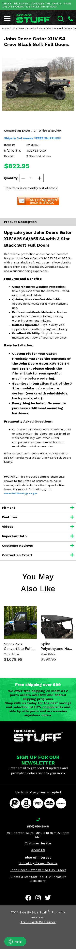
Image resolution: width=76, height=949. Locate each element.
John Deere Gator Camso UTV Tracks (38, 870)
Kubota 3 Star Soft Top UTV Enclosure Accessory (38, 879)
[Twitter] (48, 898)
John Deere (18, 28)
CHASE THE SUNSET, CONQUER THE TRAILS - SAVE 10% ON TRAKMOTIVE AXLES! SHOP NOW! (36, 5)
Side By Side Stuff (34, 912)
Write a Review (50, 130)
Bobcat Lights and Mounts (38, 863)
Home (5, 28)
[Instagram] (38, 898)
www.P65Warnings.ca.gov (20, 493)
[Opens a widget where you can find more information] (15, 942)
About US (38, 850)
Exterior (31, 28)
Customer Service (38, 843)
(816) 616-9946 (38, 826)
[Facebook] (28, 898)
